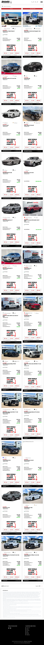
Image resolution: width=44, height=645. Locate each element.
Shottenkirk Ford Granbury (27, 341)
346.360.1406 (39, 533)
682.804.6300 (39, 56)
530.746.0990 (18, 198)
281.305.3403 (18, 104)
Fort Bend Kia (26, 533)
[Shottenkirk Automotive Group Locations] (35, 2)
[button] (21, 19)
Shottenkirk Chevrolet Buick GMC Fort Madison (28, 151)
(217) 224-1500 (39, 294)
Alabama (28, 634)
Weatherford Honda (27, 56)
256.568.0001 (38, 181)
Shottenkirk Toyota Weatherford (6, 57)
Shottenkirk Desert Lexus (7, 150)
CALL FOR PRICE (26, 181)
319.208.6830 (39, 486)
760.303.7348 (39, 104)
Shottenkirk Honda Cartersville (27, 198)
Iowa (27, 631)
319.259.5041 (39, 151)
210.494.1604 (38, 229)
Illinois (28, 632)
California (28, 627)
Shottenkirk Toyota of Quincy (28, 294)
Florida (28, 633)
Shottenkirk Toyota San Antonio (28, 246)
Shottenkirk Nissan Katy (7, 293)
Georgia (28, 630)
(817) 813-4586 (39, 341)
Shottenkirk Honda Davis (7, 198)
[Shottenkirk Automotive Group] (6, 1)
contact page (30, 615)
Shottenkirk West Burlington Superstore (28, 486)
